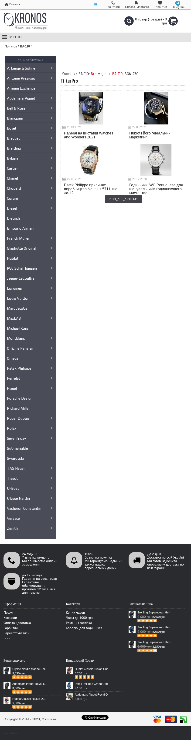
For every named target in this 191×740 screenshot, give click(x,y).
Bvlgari (12, 158)
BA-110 (117, 73)
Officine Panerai (20, 348)
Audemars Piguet (21, 98)
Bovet (11, 128)
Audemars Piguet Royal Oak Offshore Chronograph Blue (91, 694)
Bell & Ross (16, 108)
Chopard (14, 188)
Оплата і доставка (17, 623)
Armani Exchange (21, 88)
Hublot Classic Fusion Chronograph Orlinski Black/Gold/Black (91, 669)
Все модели (100, 73)
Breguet (13, 138)
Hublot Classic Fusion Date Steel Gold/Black (28, 698)
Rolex (11, 428)
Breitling (14, 148)
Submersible (17, 448)
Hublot (12, 258)
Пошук (8, 612)
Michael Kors (17, 328)
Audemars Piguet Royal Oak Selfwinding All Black (28, 684)
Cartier (12, 168)
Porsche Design (19, 398)
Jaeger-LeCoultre (20, 278)
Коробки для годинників (84, 628)
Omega (12, 358)
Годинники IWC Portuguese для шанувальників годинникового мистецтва (156, 189)
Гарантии (10, 628)
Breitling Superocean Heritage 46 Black (154, 612)
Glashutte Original (21, 248)
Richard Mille (17, 408)
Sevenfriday (16, 438)
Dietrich (13, 218)
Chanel (12, 178)
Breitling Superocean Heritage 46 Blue (154, 627)
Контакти (10, 617)
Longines (14, 288)
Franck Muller (18, 238)
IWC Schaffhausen (22, 268)
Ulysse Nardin (18, 498)
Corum (12, 198)
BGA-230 (132, 73)
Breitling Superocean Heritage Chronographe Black (154, 642)
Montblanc (16, 338)
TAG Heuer (16, 468)
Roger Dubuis (18, 418)
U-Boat (13, 488)
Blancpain (15, 118)
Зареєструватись (16, 633)
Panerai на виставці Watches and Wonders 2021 (88, 135)
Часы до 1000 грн (79, 617)
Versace (13, 518)
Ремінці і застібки (79, 623)
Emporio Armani (20, 228)
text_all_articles (123, 199)
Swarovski (15, 458)
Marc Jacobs (17, 308)
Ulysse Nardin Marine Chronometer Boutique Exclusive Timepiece (28, 669)
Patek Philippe (19, 368)
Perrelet (13, 378)
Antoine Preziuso (21, 78)
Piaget (12, 388)
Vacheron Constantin (24, 508)
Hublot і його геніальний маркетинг (150, 135)
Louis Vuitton (18, 298)
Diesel (12, 208)
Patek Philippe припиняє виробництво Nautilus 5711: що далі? (90, 189)
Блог (6, 638)
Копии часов (75, 612)
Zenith (12, 528)
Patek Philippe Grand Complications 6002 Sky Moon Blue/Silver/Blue (91, 684)
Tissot (12, 478)
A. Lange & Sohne (21, 68)
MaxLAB (14, 318)
